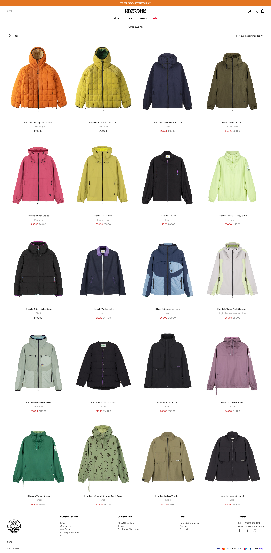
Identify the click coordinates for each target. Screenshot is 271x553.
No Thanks (34, 545)
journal (143, 18)
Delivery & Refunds (69, 532)
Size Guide (65, 529)
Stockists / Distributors (129, 529)
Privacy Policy (186, 529)
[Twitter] (247, 530)
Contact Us (65, 526)
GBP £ (9, 11)
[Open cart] (262, 11)
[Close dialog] (62, 497)
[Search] (256, 10)
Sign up (34, 538)
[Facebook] (239, 530)
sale (155, 18)
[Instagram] (254, 530)
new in (131, 18)
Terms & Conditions (189, 523)
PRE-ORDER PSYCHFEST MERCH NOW (135, 3)
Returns (64, 535)
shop (116, 18)
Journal (121, 526)
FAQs (62, 523)
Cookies (183, 526)
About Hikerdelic (126, 523)
